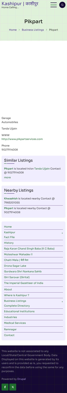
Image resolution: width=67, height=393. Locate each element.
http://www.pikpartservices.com (22, 139)
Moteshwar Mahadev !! (18, 254)
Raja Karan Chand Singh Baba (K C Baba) (29, 248)
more (7, 177)
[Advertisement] (33, 76)
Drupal (21, 379)
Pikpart (8, 168)
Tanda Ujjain (42, 168)
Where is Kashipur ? (16, 295)
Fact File (9, 237)
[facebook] (5, 387)
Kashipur (9, 232)
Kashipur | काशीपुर (20, 3)
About (8, 289)
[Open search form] (62, 5)
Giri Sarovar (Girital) (17, 277)
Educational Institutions (19, 311)
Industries (10, 317)
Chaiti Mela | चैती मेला (16, 260)
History (9, 242)
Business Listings (33, 29)
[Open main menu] (53, 5)
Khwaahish (11, 198)
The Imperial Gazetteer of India (23, 283)
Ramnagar (10, 329)
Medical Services (15, 323)
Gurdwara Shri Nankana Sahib (23, 271)
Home (13, 29)
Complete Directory (17, 305)
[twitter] (12, 387)
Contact (9, 335)
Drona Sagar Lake (15, 265)
